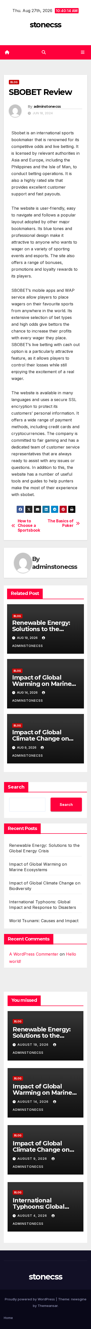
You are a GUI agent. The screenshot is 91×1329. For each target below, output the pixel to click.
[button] (44, 52)
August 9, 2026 (32, 1158)
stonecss (45, 24)
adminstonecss (47, 106)
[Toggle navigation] (82, 52)
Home (8, 1318)
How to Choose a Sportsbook (29, 526)
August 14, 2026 (33, 1101)
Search (16, 787)
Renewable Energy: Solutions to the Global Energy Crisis (41, 629)
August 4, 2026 (32, 1215)
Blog (14, 82)
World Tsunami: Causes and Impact (43, 920)
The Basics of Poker (60, 523)
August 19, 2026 (33, 1044)
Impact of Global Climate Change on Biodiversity (40, 738)
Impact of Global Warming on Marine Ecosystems (42, 684)
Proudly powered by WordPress (30, 1299)
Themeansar (48, 1306)
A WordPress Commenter (33, 954)
